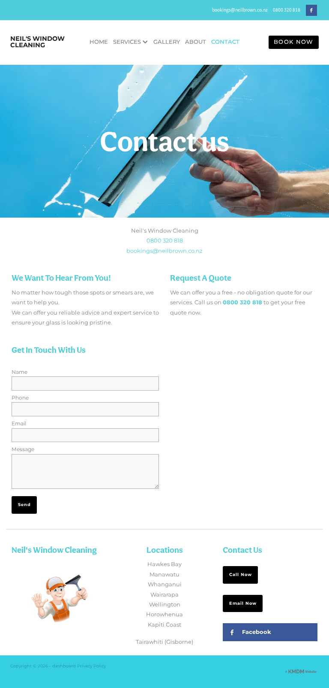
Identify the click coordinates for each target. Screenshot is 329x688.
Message (23, 449)
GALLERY (166, 42)
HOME (99, 42)
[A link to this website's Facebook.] (311, 10)
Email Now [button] (243, 603)
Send (24, 504)
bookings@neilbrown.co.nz (240, 10)
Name (19, 372)
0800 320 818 (165, 240)
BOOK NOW (293, 42)
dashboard (64, 666)
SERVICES (128, 42)
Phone (20, 397)
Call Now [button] (240, 574)
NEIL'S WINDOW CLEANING (37, 42)
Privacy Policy (91, 666)
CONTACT (225, 42)
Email (19, 423)
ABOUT (195, 42)
